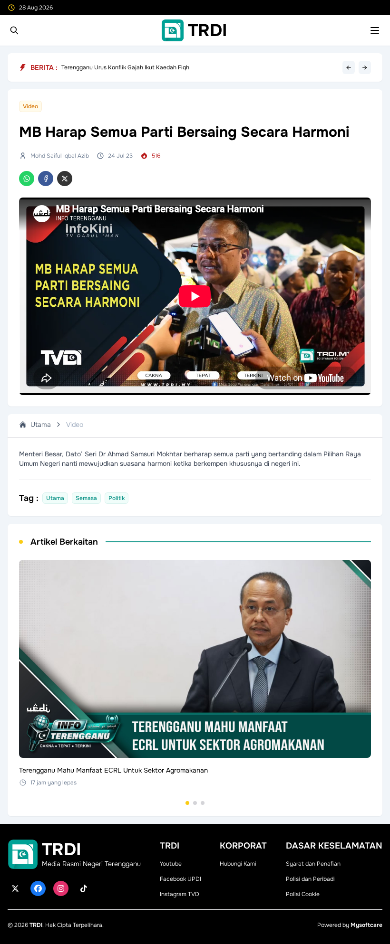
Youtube (171, 864)
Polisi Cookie (303, 894)
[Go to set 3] (203, 803)
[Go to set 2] (195, 803)
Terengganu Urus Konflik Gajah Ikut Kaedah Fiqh (125, 67)
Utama (40, 424)
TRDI (35, 925)
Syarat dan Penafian (313, 864)
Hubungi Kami (238, 864)
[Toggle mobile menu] (374, 30)
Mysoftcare (366, 925)
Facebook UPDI (180, 879)
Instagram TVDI (180, 894)
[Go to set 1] (187, 803)
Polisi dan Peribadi (310, 879)
